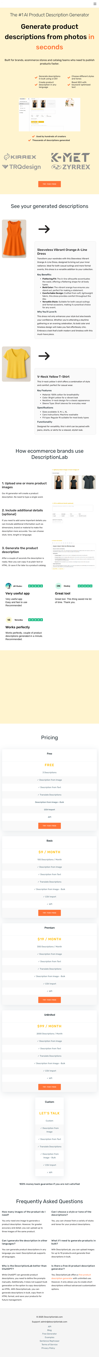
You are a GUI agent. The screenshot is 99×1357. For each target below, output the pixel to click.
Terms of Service (49, 1344)
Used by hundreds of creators (51, 136)
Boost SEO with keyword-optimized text (81, 84)
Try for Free (49, 184)
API (49, 1326)
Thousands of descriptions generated (51, 140)
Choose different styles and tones (83, 77)
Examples (49, 1337)
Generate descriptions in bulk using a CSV (49, 77)
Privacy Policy (48, 1348)
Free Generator (49, 1334)
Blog (49, 1330)
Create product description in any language (47, 84)
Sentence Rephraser (49, 1341)
